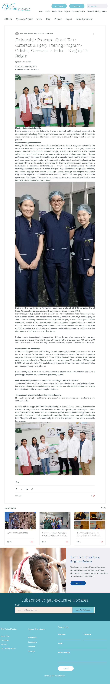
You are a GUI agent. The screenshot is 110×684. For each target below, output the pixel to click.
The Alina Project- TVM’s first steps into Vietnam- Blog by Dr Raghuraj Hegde (54, 534)
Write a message (64, 652)
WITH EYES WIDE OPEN (17, 533)
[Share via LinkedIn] (27, 489)
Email (17, 605)
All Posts (8, 19)
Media (39, 19)
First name (62, 634)
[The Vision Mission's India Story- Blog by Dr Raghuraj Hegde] (89, 520)
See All (103, 508)
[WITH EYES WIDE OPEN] (20, 520)
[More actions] (93, 33)
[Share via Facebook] (16, 489)
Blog (48, 19)
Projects (57, 19)
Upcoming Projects (24, 19)
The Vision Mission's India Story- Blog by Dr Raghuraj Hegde (88, 534)
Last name (87, 634)
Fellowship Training (84, 19)
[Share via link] (32, 489)
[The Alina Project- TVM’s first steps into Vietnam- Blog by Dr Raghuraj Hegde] (55, 520)
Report (69, 19)
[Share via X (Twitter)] (22, 489)
